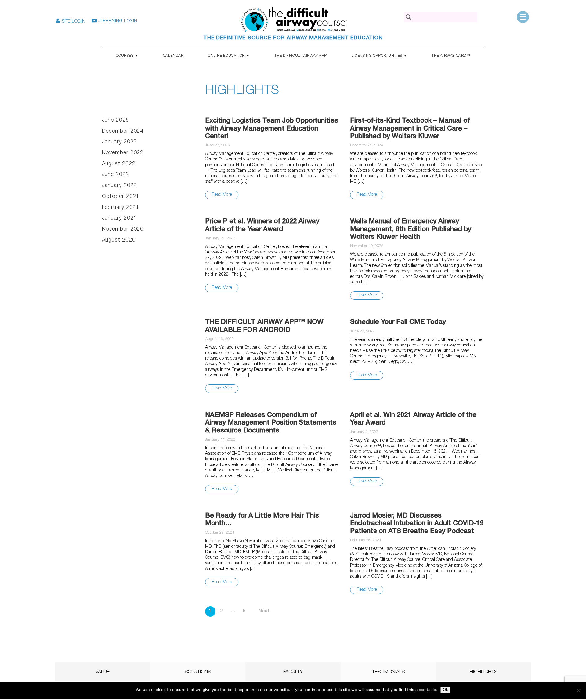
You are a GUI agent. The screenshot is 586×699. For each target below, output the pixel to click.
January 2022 (119, 185)
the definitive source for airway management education (293, 38)
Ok (445, 689)
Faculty (293, 672)
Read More (222, 195)
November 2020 (123, 229)
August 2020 (119, 240)
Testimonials (388, 672)
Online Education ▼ (229, 56)
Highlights (483, 672)
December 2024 (123, 131)
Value (103, 672)
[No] (578, 690)
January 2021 (119, 218)
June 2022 (115, 174)
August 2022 (119, 164)
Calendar (173, 56)
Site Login (72, 22)
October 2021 (120, 196)
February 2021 (120, 207)
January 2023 (119, 142)
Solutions (198, 672)
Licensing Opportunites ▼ (379, 56)
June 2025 (115, 120)
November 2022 (123, 153)
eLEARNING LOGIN (117, 21)
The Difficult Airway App (300, 56)
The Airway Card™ (451, 56)
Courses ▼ (127, 56)
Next (264, 611)
